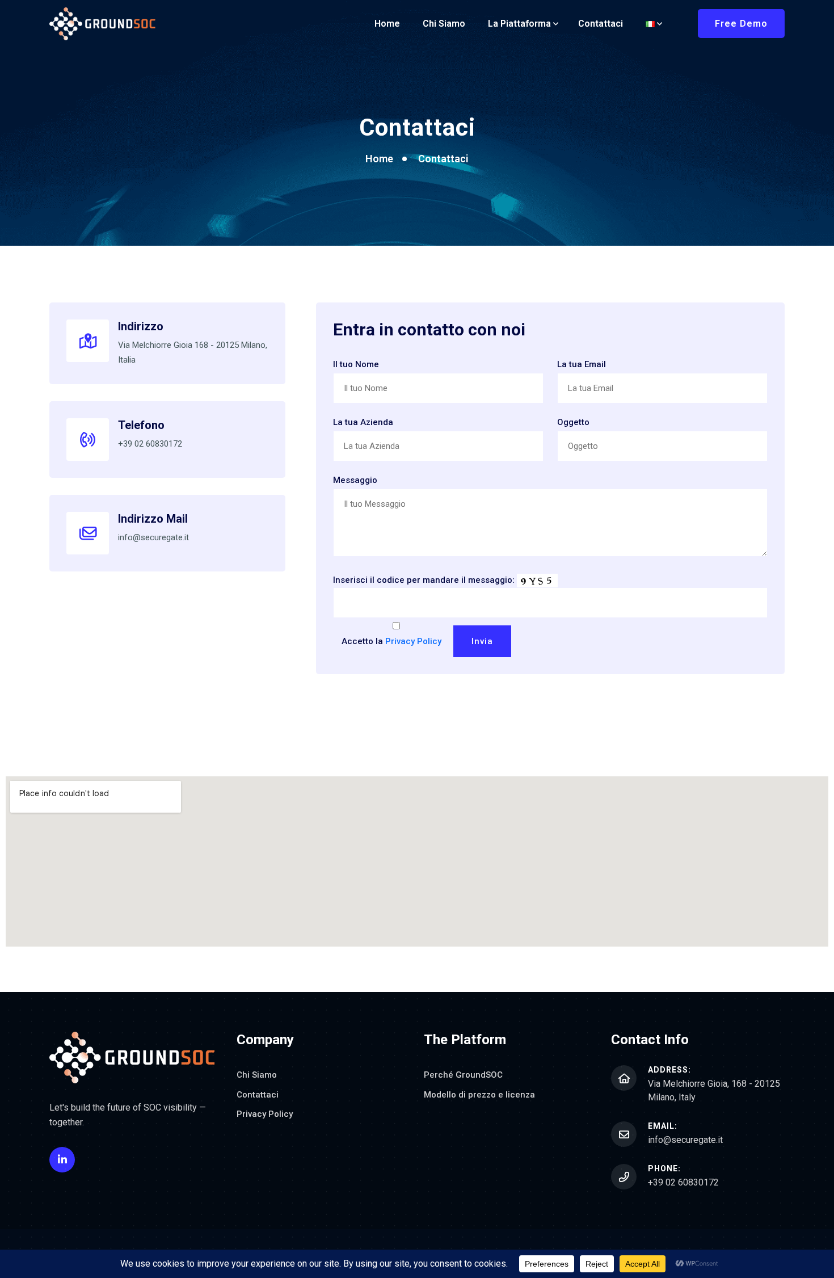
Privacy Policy (413, 641)
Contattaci (600, 23)
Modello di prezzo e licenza (479, 1095)
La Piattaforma (519, 23)
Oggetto (573, 422)
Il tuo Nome (356, 364)
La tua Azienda (363, 422)
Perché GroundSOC (463, 1075)
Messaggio (355, 480)
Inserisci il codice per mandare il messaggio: (424, 580)
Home (387, 23)
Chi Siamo (444, 23)
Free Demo (741, 23)
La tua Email (581, 364)
